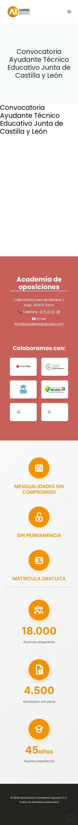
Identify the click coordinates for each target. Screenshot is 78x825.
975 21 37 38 (50, 311)
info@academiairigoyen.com (39, 324)
